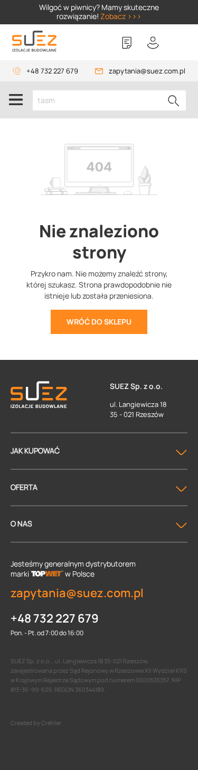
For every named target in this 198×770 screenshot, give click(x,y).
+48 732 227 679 (52, 71)
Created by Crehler (36, 723)
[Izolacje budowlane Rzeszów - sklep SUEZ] (34, 41)
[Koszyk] (179, 43)
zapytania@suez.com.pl (147, 71)
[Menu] (15, 100)
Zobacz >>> (121, 16)
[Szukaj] (173, 100)
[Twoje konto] (153, 43)
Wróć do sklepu (99, 322)
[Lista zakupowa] (127, 43)
